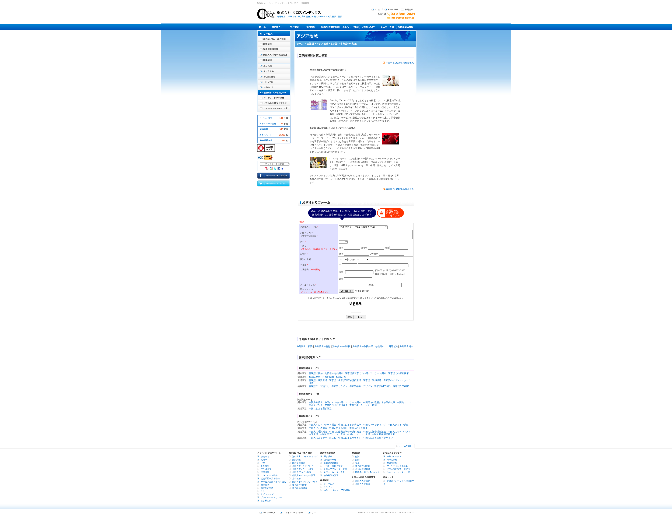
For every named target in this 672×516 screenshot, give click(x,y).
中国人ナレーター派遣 (358, 434)
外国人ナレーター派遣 (334, 472)
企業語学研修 (330, 459)
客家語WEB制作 (382, 386)
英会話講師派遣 (331, 463)
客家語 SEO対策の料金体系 (400, 63)
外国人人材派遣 (362, 484)
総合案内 (265, 456)
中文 (376, 9)
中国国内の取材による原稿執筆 (379, 402)
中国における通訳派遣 (320, 408)
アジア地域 (322, 43)
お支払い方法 (267, 488)
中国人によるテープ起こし (322, 437)
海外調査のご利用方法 (386, 346)
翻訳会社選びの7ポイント (367, 472)
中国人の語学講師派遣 (374, 431)
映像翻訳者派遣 (331, 475)
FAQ (263, 463)
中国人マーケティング (374, 424)
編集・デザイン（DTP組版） (337, 490)
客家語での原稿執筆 (398, 373)
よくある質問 (274, 77)
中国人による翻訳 (318, 428)
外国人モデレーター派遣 (303, 475)
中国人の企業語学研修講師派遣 (345, 431)
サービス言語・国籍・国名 (273, 481)
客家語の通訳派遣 (318, 380)
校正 (357, 463)
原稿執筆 (296, 478)
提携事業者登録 (405, 27)
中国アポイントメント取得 (363, 405)
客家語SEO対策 (401, 386)
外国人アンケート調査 (302, 469)
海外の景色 (392, 459)
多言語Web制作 (299, 485)
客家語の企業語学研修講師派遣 (345, 380)
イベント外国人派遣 (333, 466)
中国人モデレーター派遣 (332, 434)
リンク (264, 491)
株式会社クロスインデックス (299, 13)
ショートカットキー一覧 (274, 108)
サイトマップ (267, 494)
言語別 (310, 43)
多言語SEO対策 (299, 488)
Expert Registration (330, 27)
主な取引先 (274, 71)
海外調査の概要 (305, 346)
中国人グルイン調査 (398, 424)
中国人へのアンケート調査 (322, 424)
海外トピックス (274, 82)
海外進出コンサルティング (304, 456)
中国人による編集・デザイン (378, 437)
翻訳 (357, 456)
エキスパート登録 (350, 27)
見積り (277, 27)
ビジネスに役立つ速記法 (274, 103)
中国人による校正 (358, 428)
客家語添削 (328, 377)
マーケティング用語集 (274, 98)
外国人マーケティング (302, 466)
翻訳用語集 (392, 463)
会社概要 (294, 27)
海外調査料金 (406, 346)
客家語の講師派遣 (372, 380)
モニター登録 (387, 27)
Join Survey (369, 27)
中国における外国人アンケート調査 (343, 402)
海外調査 (296, 459)
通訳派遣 (328, 456)
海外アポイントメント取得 (304, 481)
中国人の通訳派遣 (318, 431)
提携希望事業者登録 (270, 478)
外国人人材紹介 (362, 481)
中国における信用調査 (336, 405)
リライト (328, 487)
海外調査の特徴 (322, 346)
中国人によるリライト (349, 437)
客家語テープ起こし (319, 386)
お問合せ (407, 9)
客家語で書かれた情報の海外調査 (326, 373)
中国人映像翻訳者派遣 (383, 434)
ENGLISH (391, 9)
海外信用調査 (298, 463)
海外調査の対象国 (341, 346)
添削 (357, 459)
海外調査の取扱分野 (362, 346)
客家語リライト (339, 386)
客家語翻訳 (314, 377)
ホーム (300, 43)
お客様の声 (274, 87)
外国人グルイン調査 (301, 472)
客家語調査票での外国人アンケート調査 (365, 373)
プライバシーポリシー (271, 497)
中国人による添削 (338, 428)
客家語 (334, 43)
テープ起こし (330, 484)
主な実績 (274, 66)
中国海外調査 (316, 402)
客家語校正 (341, 377)
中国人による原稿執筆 (349, 424)
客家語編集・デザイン (360, 386)
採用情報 (311, 27)
